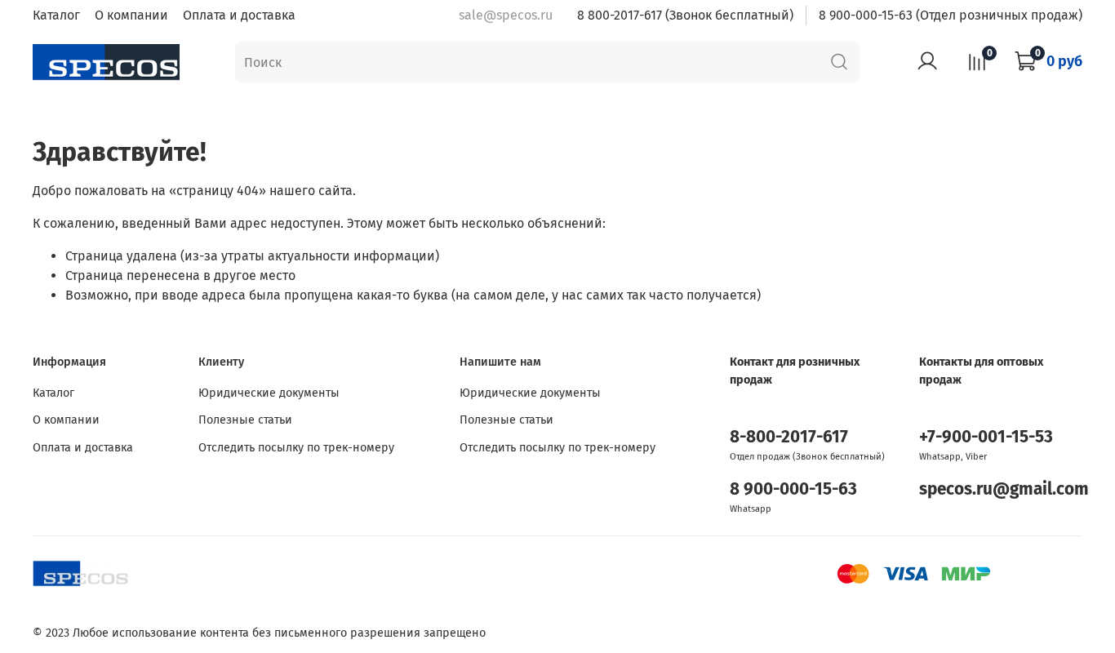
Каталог (56, 15)
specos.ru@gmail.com (1004, 489)
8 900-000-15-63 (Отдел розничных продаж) (950, 15)
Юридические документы (269, 393)
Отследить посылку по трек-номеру (296, 448)
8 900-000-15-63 (793, 489)
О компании (131, 15)
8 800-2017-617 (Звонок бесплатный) (685, 15)
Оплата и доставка (239, 15)
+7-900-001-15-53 (986, 437)
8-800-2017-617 (789, 437)
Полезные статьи (245, 420)
